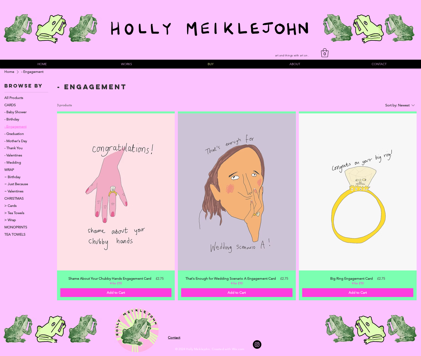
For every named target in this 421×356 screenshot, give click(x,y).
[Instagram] (257, 344)
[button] (324, 52)
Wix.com (238, 349)
